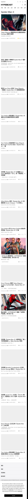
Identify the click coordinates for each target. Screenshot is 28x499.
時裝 (2, 7)
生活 (18, 7)
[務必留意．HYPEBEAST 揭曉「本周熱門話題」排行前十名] (13, 302)
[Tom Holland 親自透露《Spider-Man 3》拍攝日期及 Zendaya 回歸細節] (13, 442)
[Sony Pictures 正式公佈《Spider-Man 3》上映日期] (13, 414)
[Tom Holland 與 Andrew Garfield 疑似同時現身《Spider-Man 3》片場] (13, 218)
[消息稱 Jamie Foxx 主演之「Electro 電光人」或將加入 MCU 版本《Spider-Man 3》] (13, 385)
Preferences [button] (20, 491)
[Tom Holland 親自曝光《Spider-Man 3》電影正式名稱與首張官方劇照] (13, 106)
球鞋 (5, 7)
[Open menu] (25, 4)
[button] (25, 38)
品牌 (25, 7)
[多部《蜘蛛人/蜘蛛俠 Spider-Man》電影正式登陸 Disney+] (13, 50)
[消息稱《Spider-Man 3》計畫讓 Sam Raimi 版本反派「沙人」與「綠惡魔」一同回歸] (13, 162)
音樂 (15, 7)
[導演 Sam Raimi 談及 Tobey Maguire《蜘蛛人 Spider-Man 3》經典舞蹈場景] (13, 78)
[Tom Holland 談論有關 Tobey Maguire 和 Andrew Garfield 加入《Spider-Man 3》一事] (13, 133)
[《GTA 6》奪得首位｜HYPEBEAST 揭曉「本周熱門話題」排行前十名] (13, 246)
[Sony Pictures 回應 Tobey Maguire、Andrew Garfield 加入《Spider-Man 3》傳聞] (13, 273)
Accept (13, 495)
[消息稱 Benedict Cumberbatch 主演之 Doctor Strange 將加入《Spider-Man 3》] (13, 357)
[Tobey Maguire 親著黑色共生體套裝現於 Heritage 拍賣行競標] (13, 22)
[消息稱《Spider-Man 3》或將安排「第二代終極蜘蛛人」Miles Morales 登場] (13, 329)
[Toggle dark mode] (22, 4)
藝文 (8, 7)
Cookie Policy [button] (11, 489)
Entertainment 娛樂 (4, 38)
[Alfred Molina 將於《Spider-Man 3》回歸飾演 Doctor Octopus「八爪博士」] (13, 191)
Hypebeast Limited (7, 480)
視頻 (21, 7)
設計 (12, 7)
